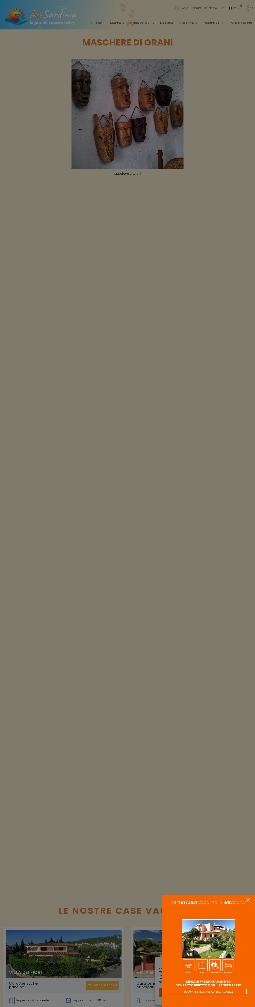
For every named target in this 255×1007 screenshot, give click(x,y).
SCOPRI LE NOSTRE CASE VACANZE (208, 991)
